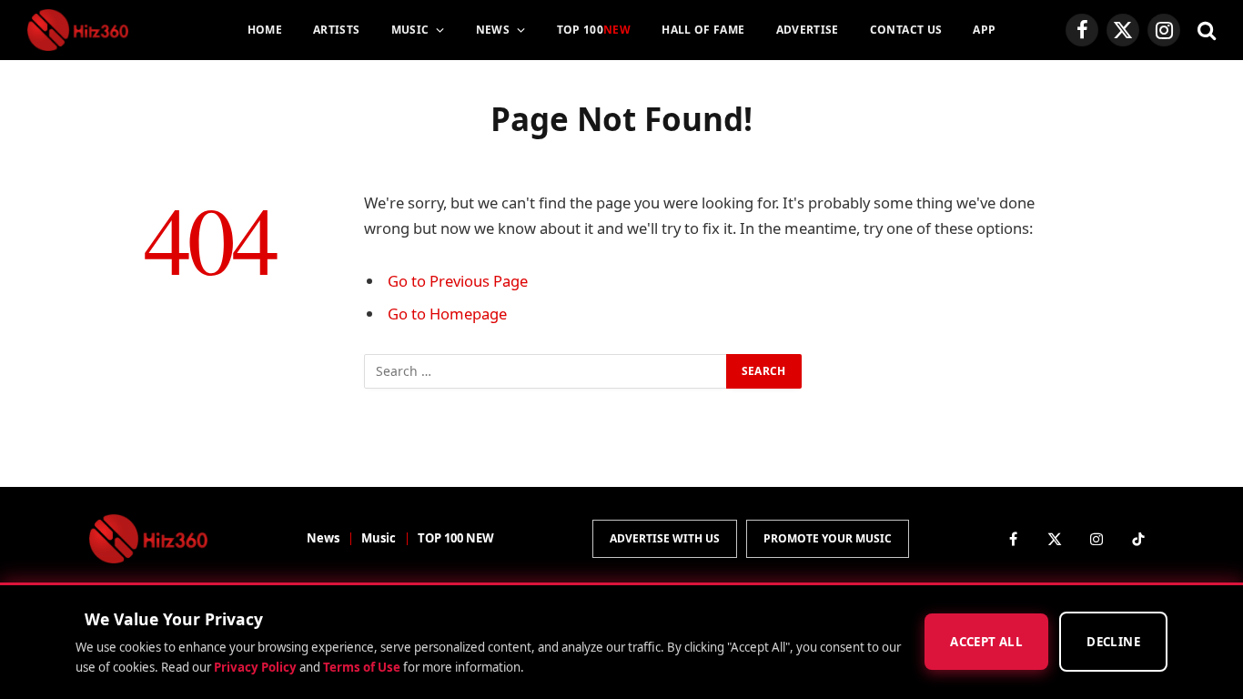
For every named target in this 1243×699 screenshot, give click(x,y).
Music (410, 29)
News (493, 29)
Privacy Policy (255, 667)
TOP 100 (594, 29)
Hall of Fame (703, 29)
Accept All (986, 642)
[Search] (1205, 30)
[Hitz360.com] (77, 30)
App (984, 29)
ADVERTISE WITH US (665, 538)
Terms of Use (361, 667)
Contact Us (906, 29)
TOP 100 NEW (456, 538)
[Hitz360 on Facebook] (1012, 538)
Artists (336, 29)
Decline (1113, 642)
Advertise (807, 29)
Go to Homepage (447, 313)
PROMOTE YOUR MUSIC (827, 538)
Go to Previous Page (458, 280)
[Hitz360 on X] (1054, 538)
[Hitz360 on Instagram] (1096, 538)
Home (265, 29)
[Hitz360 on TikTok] (1138, 538)
